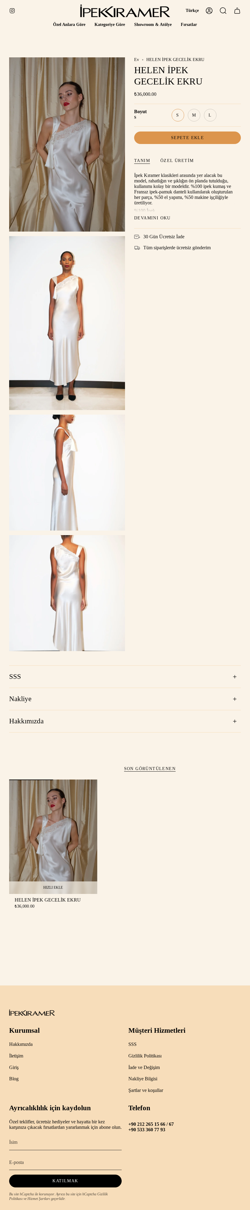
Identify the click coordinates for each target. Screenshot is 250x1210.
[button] (69, 25)
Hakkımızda (26, 721)
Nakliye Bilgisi (142, 1078)
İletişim (16, 1055)
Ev (136, 59)
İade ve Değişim (144, 1067)
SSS (15, 676)
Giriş (14, 1067)
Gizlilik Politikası (145, 1055)
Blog (14, 1078)
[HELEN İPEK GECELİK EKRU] (53, 837)
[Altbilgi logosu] (32, 1012)
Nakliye (20, 699)
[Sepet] (237, 10)
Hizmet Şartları (38, 1199)
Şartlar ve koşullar (145, 1090)
